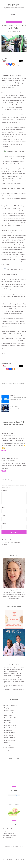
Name (3, 507)
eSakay (15, 383)
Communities (7, 713)
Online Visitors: (7, 829)
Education (7, 715)
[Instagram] (7, 63)
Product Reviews (8, 740)
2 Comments (20, 383)
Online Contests (8, 737)
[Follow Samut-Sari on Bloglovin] (14, 795)
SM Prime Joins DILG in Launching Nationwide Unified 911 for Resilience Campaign (14, 681)
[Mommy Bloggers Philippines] (14, 816)
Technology (17, 22)
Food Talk (6, 720)
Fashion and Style (8, 717)
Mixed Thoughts (8, 732)
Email (3, 515)
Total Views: (6, 837)
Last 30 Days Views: (8, 835)
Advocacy (6, 703)
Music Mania (7, 735)
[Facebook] (10, 63)
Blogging (6, 708)
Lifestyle (9, 22)
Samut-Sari (14, 5)
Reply (3, 450)
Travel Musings (8, 747)
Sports (6, 742)
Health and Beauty (9, 725)
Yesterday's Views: (8, 833)
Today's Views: (7, 831)
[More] (13, 63)
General (6, 722)
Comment (4, 490)
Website (3, 523)
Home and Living (8, 727)
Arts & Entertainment (9, 705)
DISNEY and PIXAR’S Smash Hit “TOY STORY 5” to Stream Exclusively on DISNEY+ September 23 (14, 669)
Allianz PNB (9, 383)
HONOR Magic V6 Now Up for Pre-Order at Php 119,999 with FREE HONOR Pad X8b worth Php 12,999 (13, 675)
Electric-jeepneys (10, 83)
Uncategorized (8, 750)
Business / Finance (9, 710)
